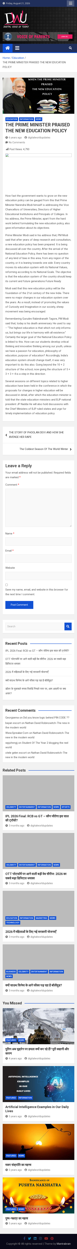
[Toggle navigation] (17, 48)
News (38, 119)
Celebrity (11, 807)
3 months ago (16, 825)
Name (9, 533)
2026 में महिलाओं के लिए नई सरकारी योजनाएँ (27, 672)
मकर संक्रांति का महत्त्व (18, 1165)
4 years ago (15, 1058)
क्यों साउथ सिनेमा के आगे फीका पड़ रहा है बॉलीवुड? (29, 680)
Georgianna (12, 717)
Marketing (41, 918)
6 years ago (15, 137)
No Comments (17, 142)
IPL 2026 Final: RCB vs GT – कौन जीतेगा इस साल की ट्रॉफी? (37, 650)
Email (9, 550)
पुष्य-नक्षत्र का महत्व (16, 1218)
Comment (12, 484)
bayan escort (13, 723)
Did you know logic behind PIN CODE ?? (46, 717)
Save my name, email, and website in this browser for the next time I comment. (36, 592)
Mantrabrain (64, 1243)
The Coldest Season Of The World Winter (44, 449)
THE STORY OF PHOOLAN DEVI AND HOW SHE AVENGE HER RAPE (36, 435)
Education (11, 119)
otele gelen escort (16, 752)
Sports (66, 807)
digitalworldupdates (39, 137)
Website (10, 567)
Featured (11, 1040)
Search (68, 626)
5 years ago (15, 1116)
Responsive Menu (70, 3)
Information (26, 119)
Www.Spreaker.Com (16, 733)
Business (11, 972)
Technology (12, 922)
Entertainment (27, 807)
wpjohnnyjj (11, 742)
